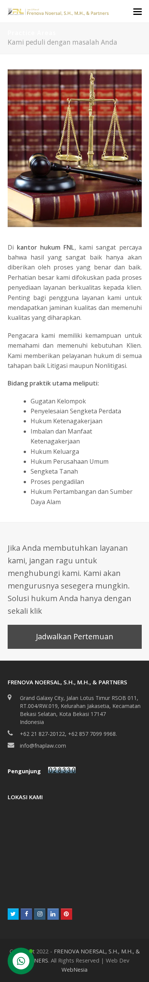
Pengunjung (25, 771)
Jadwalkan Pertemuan (74, 636)
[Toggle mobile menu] (137, 11)
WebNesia (74, 969)
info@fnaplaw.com (43, 745)
